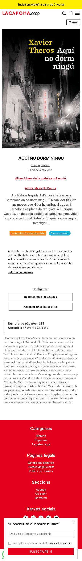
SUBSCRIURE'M (40, 551)
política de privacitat (60, 543)
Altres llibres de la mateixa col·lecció (40, 178)
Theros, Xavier (40, 165)
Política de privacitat (41, 467)
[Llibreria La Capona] (21, 14)
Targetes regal (41, 444)
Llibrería (41, 436)
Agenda (41, 489)
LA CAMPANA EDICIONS (40, 170)
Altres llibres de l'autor (40, 188)
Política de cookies (41, 471)
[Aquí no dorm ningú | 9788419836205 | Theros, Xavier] (41, 88)
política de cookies (20, 272)
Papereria (41, 440)
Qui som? (41, 493)
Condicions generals (41, 462)
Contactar (41, 498)
